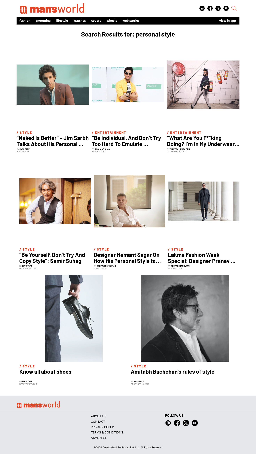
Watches (79, 21)
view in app (227, 21)
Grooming (43, 21)
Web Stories (130, 21)
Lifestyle (62, 21)
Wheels (112, 21)
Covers (96, 21)
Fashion (24, 21)
